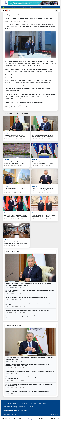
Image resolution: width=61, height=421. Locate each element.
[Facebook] (14, 106)
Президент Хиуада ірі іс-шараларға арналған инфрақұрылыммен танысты (27, 310)
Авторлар (14, 407)
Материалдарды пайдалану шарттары (15, 410)
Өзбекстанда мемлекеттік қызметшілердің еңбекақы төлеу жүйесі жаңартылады (29, 371)
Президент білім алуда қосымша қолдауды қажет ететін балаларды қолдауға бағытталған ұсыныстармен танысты (28, 364)
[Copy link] (25, 106)
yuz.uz (56, 414)
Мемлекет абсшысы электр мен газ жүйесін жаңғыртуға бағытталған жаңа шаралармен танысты (27, 377)
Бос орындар (30, 407)
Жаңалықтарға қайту (13, 15)
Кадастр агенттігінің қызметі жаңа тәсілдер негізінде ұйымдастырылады (27, 391)
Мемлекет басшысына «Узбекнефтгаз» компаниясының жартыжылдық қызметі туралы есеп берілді (29, 384)
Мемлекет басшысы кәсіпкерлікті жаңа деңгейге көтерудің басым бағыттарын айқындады (28, 303)
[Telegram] (10, 106)
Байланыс (21, 407)
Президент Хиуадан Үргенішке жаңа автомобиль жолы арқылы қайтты (26, 297)
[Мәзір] (56, 10)
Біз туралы (6, 407)
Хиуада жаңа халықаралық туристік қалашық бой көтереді (22, 316)
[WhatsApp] (21, 106)
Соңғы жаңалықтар (12, 251)
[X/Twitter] (18, 106)
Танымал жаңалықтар (13, 325)
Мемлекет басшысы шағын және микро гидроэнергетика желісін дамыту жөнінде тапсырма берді (29, 290)
